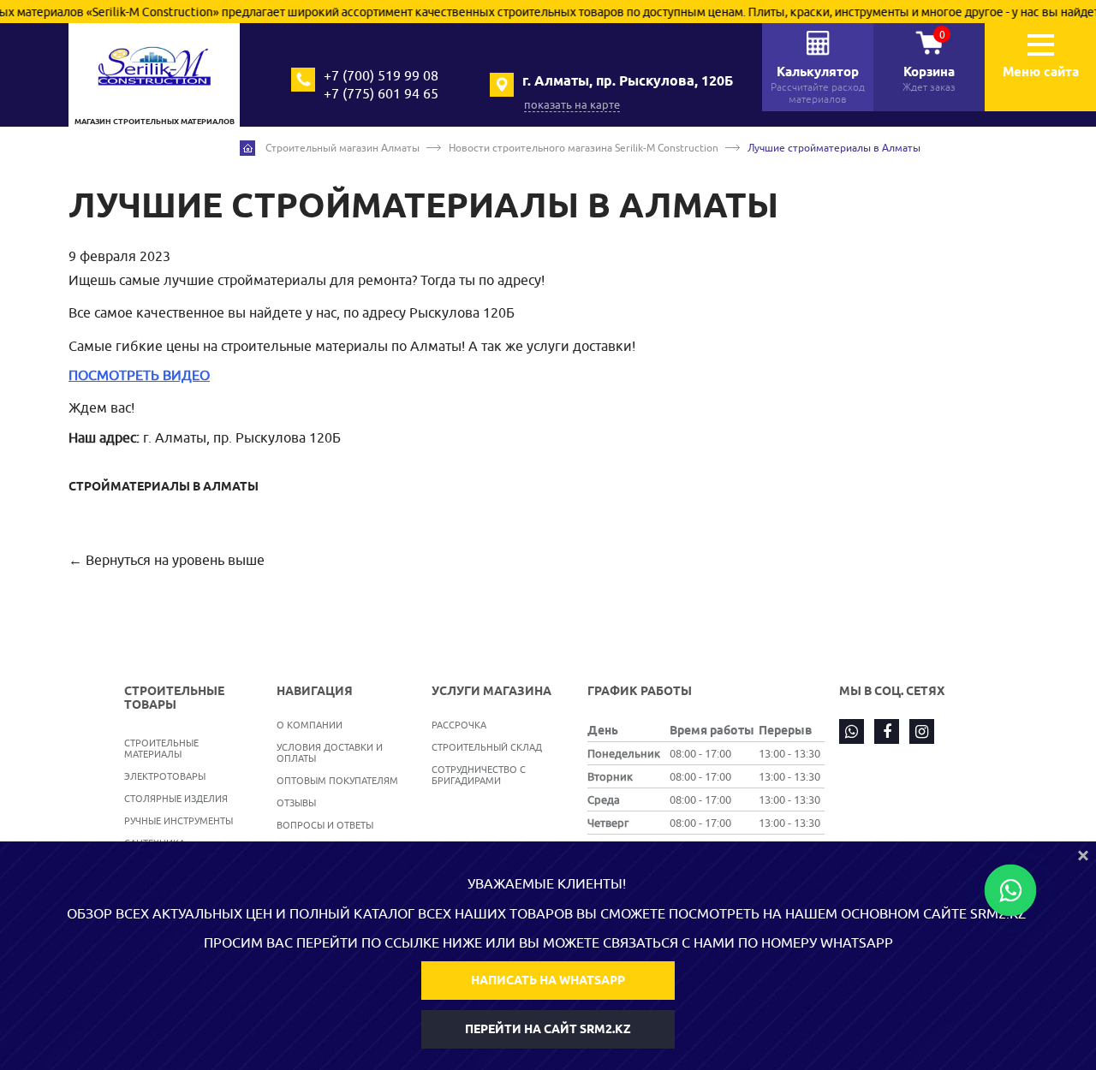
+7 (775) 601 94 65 (381, 93)
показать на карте (572, 104)
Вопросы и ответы (325, 824)
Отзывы (296, 802)
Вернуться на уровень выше (175, 560)
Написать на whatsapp (548, 980)
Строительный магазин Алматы (342, 147)
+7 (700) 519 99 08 (381, 75)
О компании (309, 724)
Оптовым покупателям (337, 780)
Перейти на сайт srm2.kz (548, 1029)
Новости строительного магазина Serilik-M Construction (583, 147)
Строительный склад (487, 746)
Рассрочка (459, 724)
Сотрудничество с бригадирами (479, 775)
